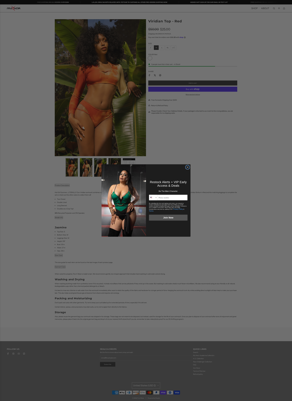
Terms (151, 211)
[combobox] (153, 197)
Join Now (168, 217)
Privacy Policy (178, 209)
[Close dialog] (188, 167)
